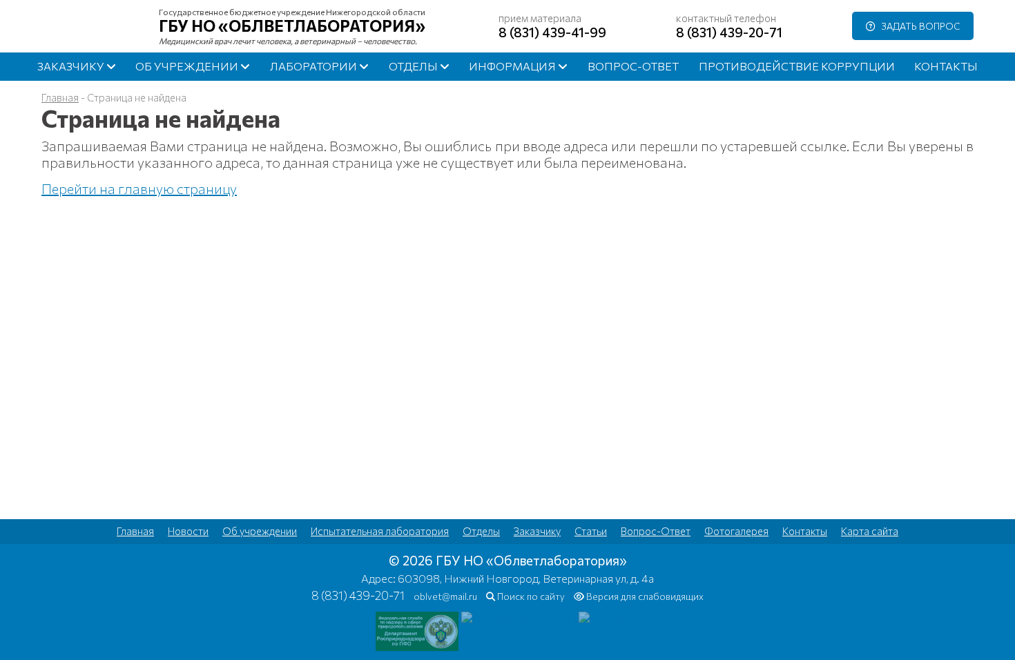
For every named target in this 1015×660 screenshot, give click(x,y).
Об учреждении (187, 65)
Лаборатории (314, 65)
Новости (188, 531)
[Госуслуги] (610, 618)
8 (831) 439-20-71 (729, 32)
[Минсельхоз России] (519, 618)
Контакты (946, 65)
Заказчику (71, 65)
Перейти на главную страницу (139, 188)
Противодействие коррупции (797, 65)
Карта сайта (869, 531)
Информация (513, 65)
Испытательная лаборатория (380, 531)
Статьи (590, 531)
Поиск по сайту (530, 596)
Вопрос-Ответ (633, 65)
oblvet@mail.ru (445, 596)
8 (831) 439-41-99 (552, 32)
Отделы (414, 65)
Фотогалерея (736, 531)
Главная (60, 97)
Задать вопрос (917, 26)
